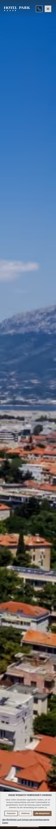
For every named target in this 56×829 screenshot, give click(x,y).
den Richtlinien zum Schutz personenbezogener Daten (25, 821)
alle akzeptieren (42, 813)
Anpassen (11, 813)
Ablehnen (25, 813)
